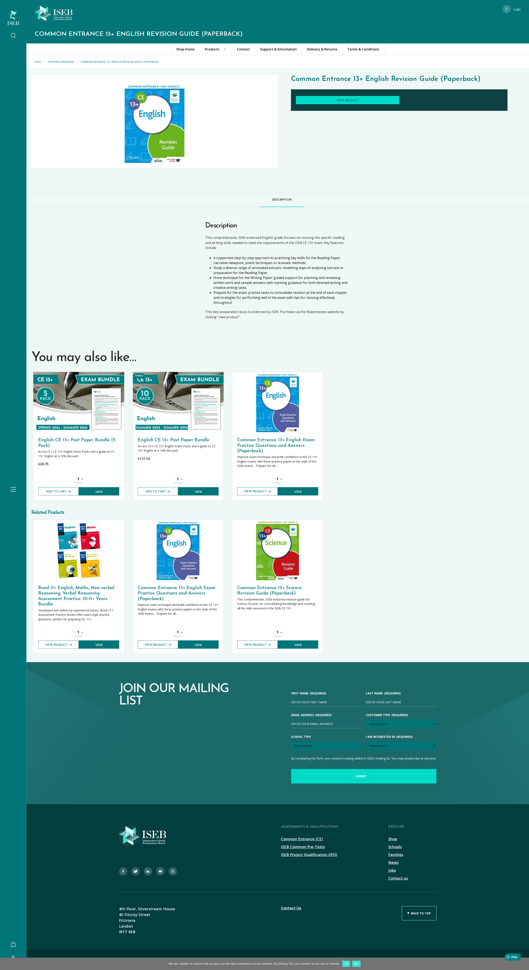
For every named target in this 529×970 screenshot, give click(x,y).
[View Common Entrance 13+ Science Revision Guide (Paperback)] (277, 522)
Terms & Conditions (363, 49)
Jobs (392, 870)
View (98, 492)
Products (212, 49)
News (393, 862)
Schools (395, 846)
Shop (38, 61)
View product (347, 100)
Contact (243, 49)
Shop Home (185, 49)
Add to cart (56, 491)
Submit (361, 776)
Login (517, 9)
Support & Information (278, 49)
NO (356, 963)
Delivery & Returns (322, 49)
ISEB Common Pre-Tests (303, 846)
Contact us (398, 878)
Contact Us (291, 908)
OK (346, 963)
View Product (255, 491)
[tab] (282, 200)
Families (395, 854)
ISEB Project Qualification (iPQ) (309, 854)
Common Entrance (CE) (302, 838)
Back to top (421, 913)
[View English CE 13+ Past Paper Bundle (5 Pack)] (78, 374)
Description (282, 199)
